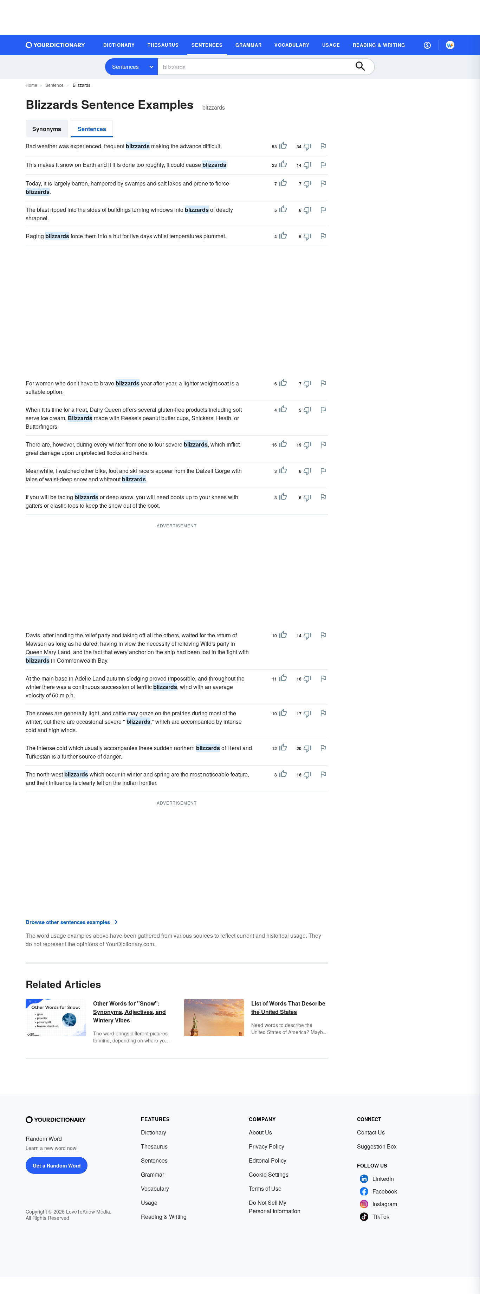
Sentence (54, 85)
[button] (427, 45)
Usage (149, 1202)
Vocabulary (155, 1188)
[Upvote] (283, 146)
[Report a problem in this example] (323, 146)
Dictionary (153, 1132)
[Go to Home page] (55, 45)
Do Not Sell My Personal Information (274, 1206)
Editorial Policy (267, 1160)
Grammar (152, 1174)
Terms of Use (265, 1188)
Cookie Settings (268, 1174)
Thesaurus (154, 1146)
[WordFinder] (450, 45)
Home (31, 85)
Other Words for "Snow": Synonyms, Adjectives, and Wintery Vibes (129, 1011)
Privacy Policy (266, 1146)
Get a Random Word (57, 1165)
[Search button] (363, 66)
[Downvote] (307, 146)
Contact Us (371, 1132)
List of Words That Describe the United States (288, 1007)
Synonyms (46, 129)
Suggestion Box (377, 1146)
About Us (260, 1132)
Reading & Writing (164, 1216)
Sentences (125, 67)
